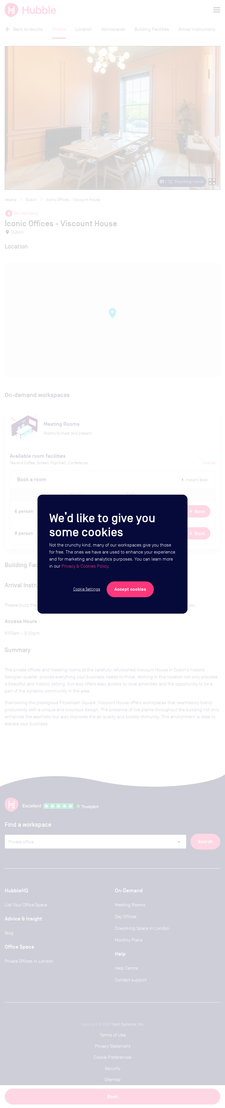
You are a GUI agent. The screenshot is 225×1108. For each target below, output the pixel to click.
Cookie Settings (86, 589)
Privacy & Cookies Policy (85, 566)
